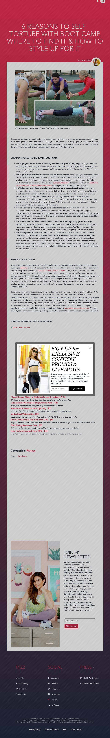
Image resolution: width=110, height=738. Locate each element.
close (90, 347)
